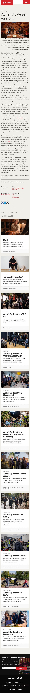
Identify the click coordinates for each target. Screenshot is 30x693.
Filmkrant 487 (15, 530)
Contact (13, 686)
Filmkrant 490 (15, 406)
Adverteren (18, 682)
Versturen (21, 668)
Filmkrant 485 (15, 606)
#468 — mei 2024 (5, 194)
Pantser (21, 120)
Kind (13, 194)
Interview (5, 288)
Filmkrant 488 (6, 488)
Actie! (13, 196)
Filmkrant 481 (12, 251)
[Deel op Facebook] (2, 203)
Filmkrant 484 (15, 645)
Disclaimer (21, 686)
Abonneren (9, 682)
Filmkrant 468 (15, 197)
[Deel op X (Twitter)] (5, 203)
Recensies (5, 251)
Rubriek (4, 11)
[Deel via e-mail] (7, 203)
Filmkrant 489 (15, 448)
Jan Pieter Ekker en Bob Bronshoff (18, 189)
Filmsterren (11, 689)
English (20, 689)
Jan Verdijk (20, 118)
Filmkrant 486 (15, 567)
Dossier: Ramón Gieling (18, 487)
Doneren (5, 686)
